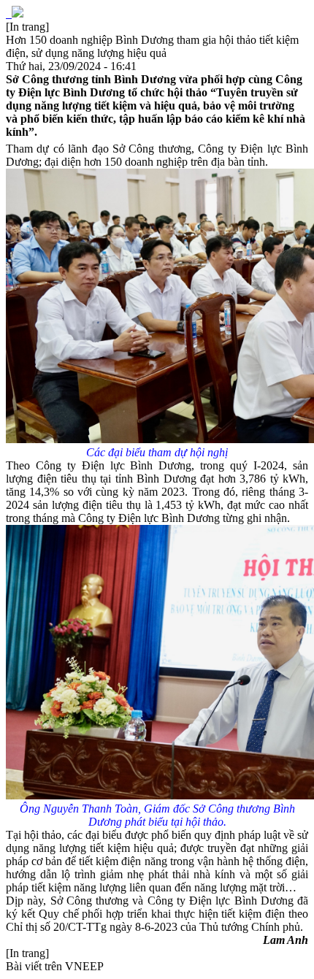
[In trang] (27, 26)
